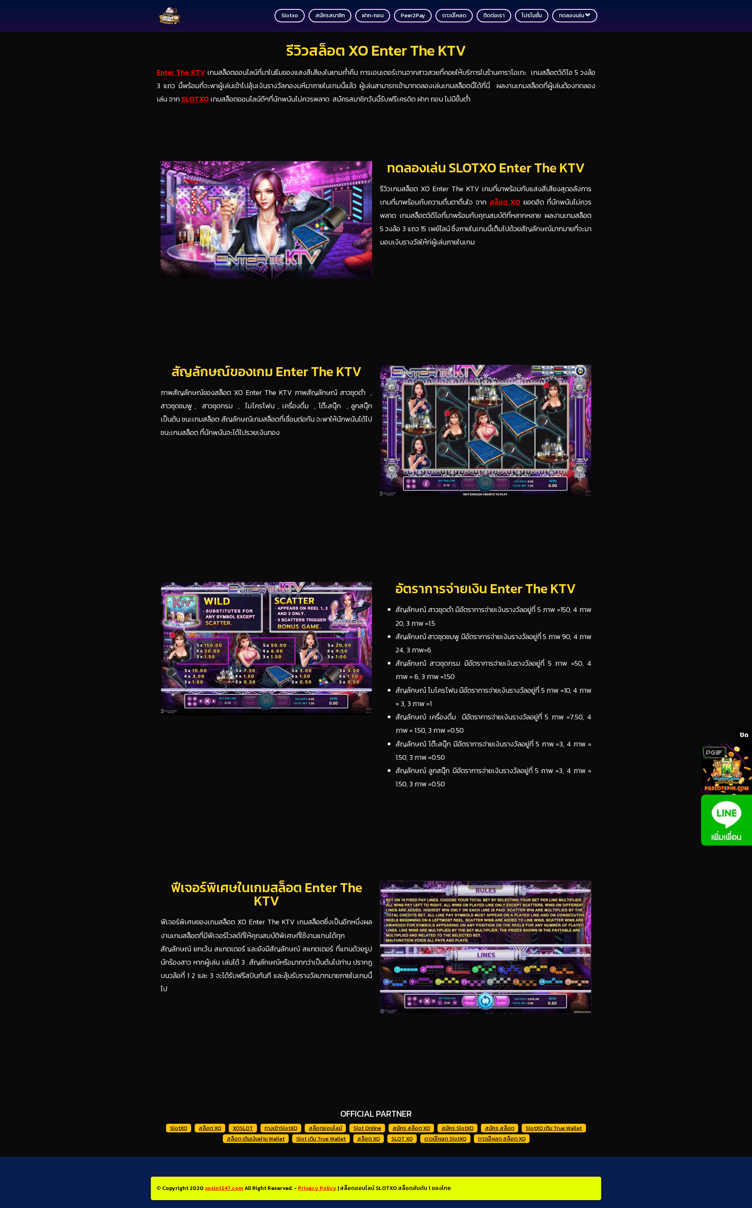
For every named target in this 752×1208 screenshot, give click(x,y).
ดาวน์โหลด (454, 15)
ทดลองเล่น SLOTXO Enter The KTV (486, 167)
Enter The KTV (181, 72)
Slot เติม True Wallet (321, 1139)
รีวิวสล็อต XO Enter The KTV (376, 50)
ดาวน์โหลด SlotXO (445, 1139)
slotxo (289, 15)
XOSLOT (243, 1128)
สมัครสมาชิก (330, 15)
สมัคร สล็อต (499, 1128)
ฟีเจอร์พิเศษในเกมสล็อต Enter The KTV (266, 894)
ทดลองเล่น (572, 15)
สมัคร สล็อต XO (411, 1128)
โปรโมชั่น (532, 15)
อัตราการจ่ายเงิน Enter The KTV (486, 588)
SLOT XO (402, 1139)
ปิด (744, 734)
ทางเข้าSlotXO (280, 1128)
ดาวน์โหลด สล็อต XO (502, 1139)
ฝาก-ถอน (372, 15)
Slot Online (367, 1128)
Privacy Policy (317, 1188)
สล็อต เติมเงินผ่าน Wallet (256, 1139)
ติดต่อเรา (493, 15)
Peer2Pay (413, 15)
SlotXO (178, 1128)
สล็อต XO (210, 1128)
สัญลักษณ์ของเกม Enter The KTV (267, 371)
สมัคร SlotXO (457, 1128)
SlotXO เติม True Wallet (554, 1128)
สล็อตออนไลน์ (325, 1128)
